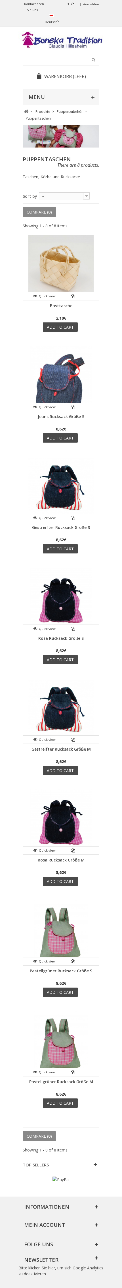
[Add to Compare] (73, 296)
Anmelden (91, 4)
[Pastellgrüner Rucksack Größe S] (61, 932)
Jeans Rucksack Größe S (61, 416)
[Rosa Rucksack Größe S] (61, 600)
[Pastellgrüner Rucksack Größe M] (61, 1043)
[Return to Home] (26, 111)
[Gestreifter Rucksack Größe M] (61, 710)
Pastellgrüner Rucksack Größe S (61, 970)
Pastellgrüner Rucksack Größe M (61, 1081)
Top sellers (36, 1165)
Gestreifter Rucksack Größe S (61, 527)
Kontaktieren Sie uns (33, 7)
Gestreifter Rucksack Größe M (61, 749)
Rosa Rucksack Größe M (61, 860)
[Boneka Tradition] (61, 40)
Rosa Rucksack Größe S (61, 638)
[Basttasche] (61, 267)
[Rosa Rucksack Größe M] (61, 821)
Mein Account (44, 1224)
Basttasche (61, 305)
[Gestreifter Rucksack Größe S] (61, 489)
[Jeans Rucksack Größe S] (61, 378)
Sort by (30, 196)
